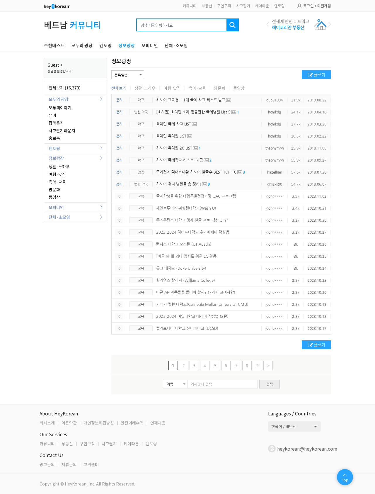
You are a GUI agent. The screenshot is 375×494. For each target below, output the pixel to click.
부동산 (207, 6)
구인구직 (224, 6)
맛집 (141, 172)
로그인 (308, 6)
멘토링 (279, 6)
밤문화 (54, 189)
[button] (175, 384)
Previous (268, 24)
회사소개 (47, 423)
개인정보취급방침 (98, 423)
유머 (52, 115)
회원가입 (324, 6)
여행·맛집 (57, 174)
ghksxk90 (274, 184)
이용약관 (69, 423)
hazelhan (274, 172)
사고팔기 (243, 6)
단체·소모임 (59, 217)
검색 (269, 384)
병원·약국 (141, 112)
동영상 (54, 197)
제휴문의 (69, 464)
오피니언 (56, 207)
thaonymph (274, 148)
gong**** (274, 196)
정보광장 (56, 158)
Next (329, 24)
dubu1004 (274, 100)
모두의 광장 (59, 99)
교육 (141, 196)
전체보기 (119, 88)
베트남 (72, 24)
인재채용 (158, 423)
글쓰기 (319, 74)
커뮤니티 (190, 6)
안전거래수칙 (132, 423)
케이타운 (262, 6)
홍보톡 (54, 138)
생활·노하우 (59, 166)
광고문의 (47, 464)
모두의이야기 (60, 108)
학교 (141, 100)
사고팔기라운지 (62, 130)
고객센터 (91, 464)
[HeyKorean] (57, 6)
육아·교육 (57, 182)
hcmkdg (274, 112)
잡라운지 (56, 123)
